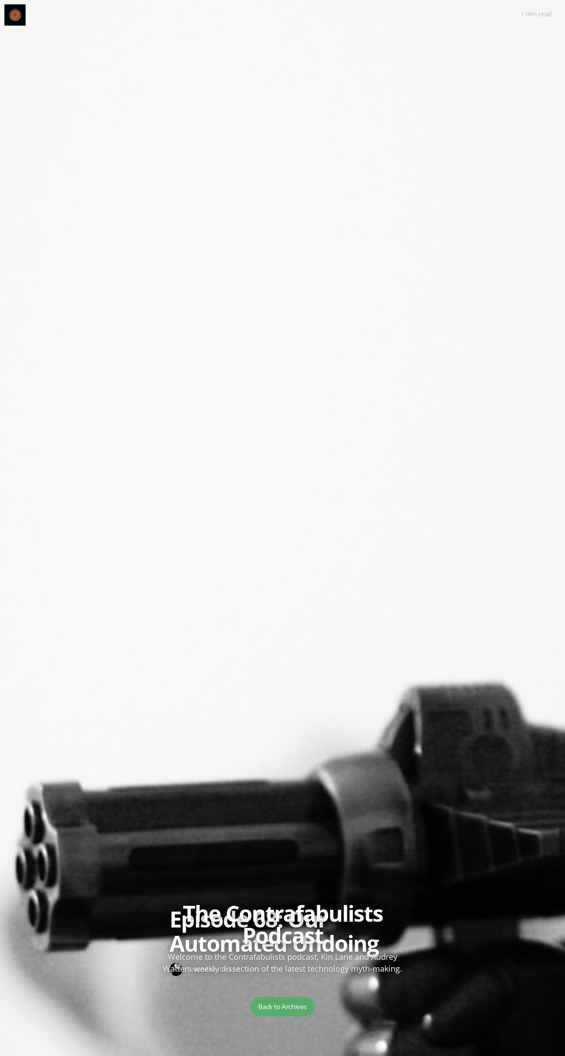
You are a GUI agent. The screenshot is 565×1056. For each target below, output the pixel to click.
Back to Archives (282, 1006)
